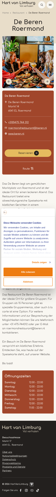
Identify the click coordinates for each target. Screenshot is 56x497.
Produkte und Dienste (13, 467)
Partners (6, 471)
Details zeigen (39, 262)
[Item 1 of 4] (28, 62)
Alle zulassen (28, 272)
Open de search (41, 4)
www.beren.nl (16, 133)
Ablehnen (28, 281)
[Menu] (50, 4)
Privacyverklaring (11, 463)
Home (5, 13)
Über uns (7, 452)
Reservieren (25, 153)
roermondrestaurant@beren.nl (27, 128)
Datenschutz (9, 459)
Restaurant (18, 13)
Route (26, 168)
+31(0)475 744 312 (18, 122)
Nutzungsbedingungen (14, 456)
